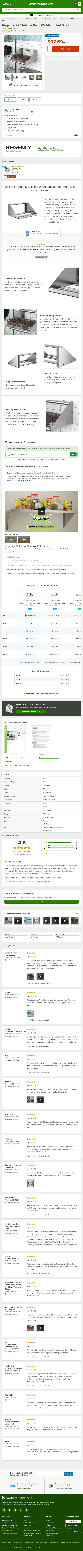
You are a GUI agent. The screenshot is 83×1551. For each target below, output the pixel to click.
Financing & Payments (53, 1528)
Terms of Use (51, 459)
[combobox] (41, 10)
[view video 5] (46, 921)
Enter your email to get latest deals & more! (21, 1474)
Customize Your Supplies (10, 1528)
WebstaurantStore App (9, 1525)
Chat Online (72, 1529)
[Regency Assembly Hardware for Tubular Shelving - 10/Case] (14, 171)
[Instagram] (4, 1510)
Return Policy (50, 1536)
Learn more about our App (64, 1488)
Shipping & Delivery (74, 1532)
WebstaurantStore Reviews (32, 1533)
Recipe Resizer (7, 1530)
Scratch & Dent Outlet (30, 1523)
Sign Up (68, 1474)
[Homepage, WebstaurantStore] (41, 4)
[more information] (32, 112)
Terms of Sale (6, 1542)
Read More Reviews (41, 257)
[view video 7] (65, 921)
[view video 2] (18, 921)
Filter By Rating (60, 934)
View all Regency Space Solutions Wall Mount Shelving (51, 149)
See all (77, 913)
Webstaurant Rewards (9, 1523)
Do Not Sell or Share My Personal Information (64, 1542)
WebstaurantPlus (7, 1520)
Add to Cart (11, 176)
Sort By (6, 934)
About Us (49, 1520)
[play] (41, 511)
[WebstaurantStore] (29, 1498)
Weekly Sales (27, 1525)
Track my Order (73, 1525)
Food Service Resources (31, 1530)
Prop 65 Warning (51, 694)
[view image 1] (8, 921)
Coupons (26, 1528)
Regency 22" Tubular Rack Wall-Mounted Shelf (30, 604)
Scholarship (50, 1530)
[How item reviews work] (30, 854)
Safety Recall (27, 1536)
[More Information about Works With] (13, 162)
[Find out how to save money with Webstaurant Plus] (4, 167)
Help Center (73, 1521)
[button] (8, 77)
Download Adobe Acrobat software (49, 758)
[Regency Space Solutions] (19, 149)
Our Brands (50, 1523)
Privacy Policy (61, 459)
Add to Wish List (63, 59)
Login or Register (41, 902)
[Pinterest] (26, 1510)
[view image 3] (27, 921)
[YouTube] (9, 1510)
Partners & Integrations (10, 1533)
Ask (73, 454)
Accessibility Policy (41, 1542)
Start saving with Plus (24, 1488)
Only (49, 38)
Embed (18, 557)
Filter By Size (34, 934)
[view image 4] (37, 921)
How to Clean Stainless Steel (25, 765)
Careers (48, 1525)
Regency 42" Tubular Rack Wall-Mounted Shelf (55, 604)
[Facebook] (15, 1510)
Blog (24, 1520)
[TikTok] (20, 1510)
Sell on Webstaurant (52, 1533)
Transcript (11, 557)
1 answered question (29, 31)
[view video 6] (55, 921)
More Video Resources (12, 552)
